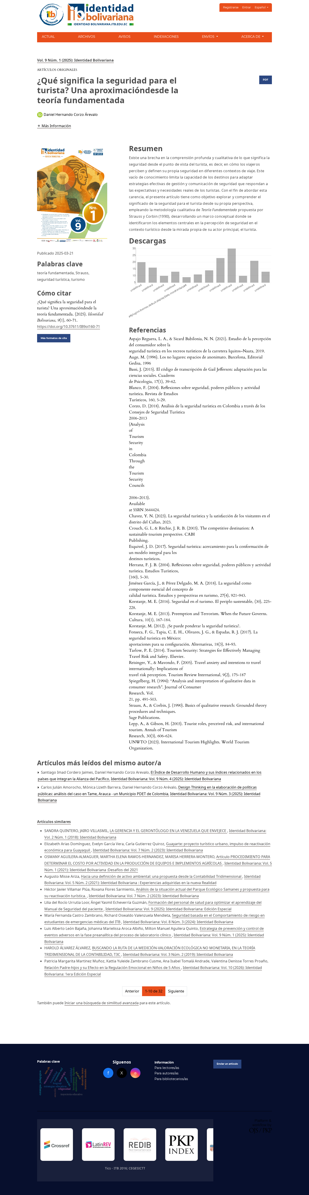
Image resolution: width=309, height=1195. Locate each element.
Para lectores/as (166, 1068)
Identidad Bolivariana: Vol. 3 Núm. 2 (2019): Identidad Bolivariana (178, 954)
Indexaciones (166, 37)
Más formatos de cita (54, 338)
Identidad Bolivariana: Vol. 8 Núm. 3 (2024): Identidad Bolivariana (178, 921)
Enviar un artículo (227, 1063)
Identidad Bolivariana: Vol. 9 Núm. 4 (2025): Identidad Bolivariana (166, 778)
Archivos (86, 37)
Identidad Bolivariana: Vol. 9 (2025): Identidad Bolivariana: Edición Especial (168, 908)
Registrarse (230, 7)
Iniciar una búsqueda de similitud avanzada (101, 1002)
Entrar (246, 7)
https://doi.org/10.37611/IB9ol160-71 (68, 326)
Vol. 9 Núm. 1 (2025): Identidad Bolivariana (75, 60)
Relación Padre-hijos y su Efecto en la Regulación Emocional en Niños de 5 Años (112, 967)
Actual (48, 37)
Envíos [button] (208, 37)
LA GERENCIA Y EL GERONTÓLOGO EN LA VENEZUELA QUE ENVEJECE (168, 830)
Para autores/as (166, 1073)
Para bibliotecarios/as (171, 1079)
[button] (54, 125)
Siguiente (176, 991)
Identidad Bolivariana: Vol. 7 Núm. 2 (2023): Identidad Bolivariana (148, 850)
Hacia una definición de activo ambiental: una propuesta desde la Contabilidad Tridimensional (161, 876)
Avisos (125, 37)
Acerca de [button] (251, 37)
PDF (265, 79)
